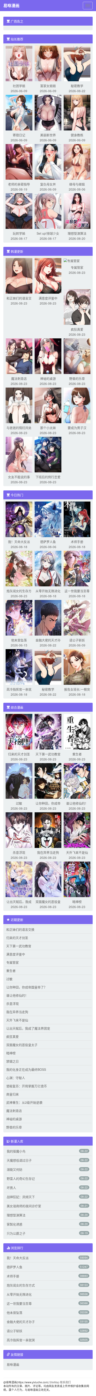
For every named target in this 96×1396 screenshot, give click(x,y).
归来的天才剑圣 (19, 754)
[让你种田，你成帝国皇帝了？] (48, 780)
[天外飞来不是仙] (77, 829)
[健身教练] (77, 112)
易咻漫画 (11, 5)
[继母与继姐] (77, 161)
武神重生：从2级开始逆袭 (24, 1102)
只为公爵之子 (16, 1233)
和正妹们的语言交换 (20, 929)
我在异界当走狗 (48, 852)
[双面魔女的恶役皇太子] (48, 879)
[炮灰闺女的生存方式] (19, 568)
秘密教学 (77, 85)
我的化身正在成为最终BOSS (26, 1069)
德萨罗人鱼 (48, 541)
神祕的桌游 (48, 378)
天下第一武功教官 (48, 754)
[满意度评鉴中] (48, 275)
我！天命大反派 (19, 541)
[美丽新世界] (48, 112)
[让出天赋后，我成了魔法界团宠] (19, 879)
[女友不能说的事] (19, 454)
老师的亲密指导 (19, 184)
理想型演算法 (77, 233)
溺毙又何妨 (14, 1169)
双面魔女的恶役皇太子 (22, 1044)
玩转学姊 (19, 233)
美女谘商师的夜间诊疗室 (24, 1206)
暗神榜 (77, 901)
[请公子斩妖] (77, 617)
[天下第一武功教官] (48, 731)
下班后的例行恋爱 (48, 477)
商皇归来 (12, 1094)
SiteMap (54, 1382)
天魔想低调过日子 (19, 1160)
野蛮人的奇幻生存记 (21, 1178)
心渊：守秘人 (15, 1077)
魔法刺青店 (19, 378)
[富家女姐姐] (48, 63)
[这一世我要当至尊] (77, 568)
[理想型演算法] (77, 210)
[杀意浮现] (19, 829)
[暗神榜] (77, 879)
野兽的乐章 (77, 378)
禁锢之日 (12, 1061)
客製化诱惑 (14, 1224)
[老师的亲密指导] (19, 161)
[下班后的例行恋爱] (48, 454)
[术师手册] (77, 519)
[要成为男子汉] (77, 405)
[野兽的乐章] (77, 356)
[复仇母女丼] (48, 161)
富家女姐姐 (48, 85)
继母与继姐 (77, 184)
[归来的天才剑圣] (19, 731)
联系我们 (65, 1382)
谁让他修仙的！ (77, 803)
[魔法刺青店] (19, 356)
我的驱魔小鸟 (16, 1151)
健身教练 (77, 135)
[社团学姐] (19, 63)
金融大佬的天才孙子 (21, 1321)
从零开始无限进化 (48, 591)
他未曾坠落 (19, 640)
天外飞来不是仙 (77, 852)
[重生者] (77, 731)
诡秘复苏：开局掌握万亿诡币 (26, 1086)
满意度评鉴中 (48, 298)
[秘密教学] (77, 63)
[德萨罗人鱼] (48, 519)
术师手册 (77, 541)
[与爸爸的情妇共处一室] (19, 405)
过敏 (19, 803)
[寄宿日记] (19, 112)
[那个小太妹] (48, 405)
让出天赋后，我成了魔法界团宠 (28, 1028)
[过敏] (19, 780)
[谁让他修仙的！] (77, 780)
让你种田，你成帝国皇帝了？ (26, 987)
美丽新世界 (48, 135)
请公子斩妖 (77, 640)
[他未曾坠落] (19, 617)
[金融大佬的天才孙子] (48, 617)
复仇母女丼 (48, 184)
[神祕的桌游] (48, 356)
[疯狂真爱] (77, 306)
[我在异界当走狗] (48, 829)
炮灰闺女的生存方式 (21, 1285)
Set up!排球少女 (48, 233)
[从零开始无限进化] (48, 568)
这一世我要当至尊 (77, 591)
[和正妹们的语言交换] (19, 275)
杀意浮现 (19, 852)
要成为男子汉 (77, 427)
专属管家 (77, 267)
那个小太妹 (48, 427)
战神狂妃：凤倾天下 (21, 1197)
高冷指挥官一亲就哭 (21, 1340)
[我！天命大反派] (19, 519)
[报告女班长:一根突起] (77, 666)
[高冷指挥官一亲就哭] (19, 666)
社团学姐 (19, 85)
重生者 (77, 754)
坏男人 (11, 1187)
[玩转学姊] (19, 210)
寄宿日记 (19, 135)
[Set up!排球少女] (48, 210)
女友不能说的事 (19, 477)
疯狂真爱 (77, 329)
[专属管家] (72, 260)
